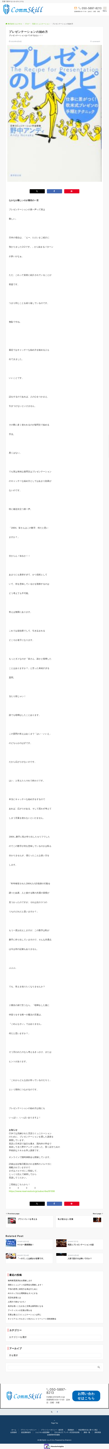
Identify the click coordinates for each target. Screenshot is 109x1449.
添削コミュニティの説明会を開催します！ (25, 1285)
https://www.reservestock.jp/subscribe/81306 (32, 1191)
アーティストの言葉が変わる (20, 1310)
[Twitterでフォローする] (51, 1412)
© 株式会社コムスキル (46, 1440)
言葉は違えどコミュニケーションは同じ (24, 1314)
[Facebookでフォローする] (57, 1412)
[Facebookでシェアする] (54, 191)
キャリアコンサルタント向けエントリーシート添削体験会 (32, 1319)
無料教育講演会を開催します (20, 1280)
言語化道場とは (14, 1297)
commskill (96, 41)
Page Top (54, 1423)
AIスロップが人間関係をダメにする (23, 1293)
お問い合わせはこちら (86, 1396)
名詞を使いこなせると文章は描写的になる (25, 1306)
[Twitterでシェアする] (37, 191)
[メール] (75, 8)
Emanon (68, 1440)
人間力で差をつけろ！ (17, 1302)
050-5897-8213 (56, 1391)
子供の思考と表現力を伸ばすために (23, 1289)
